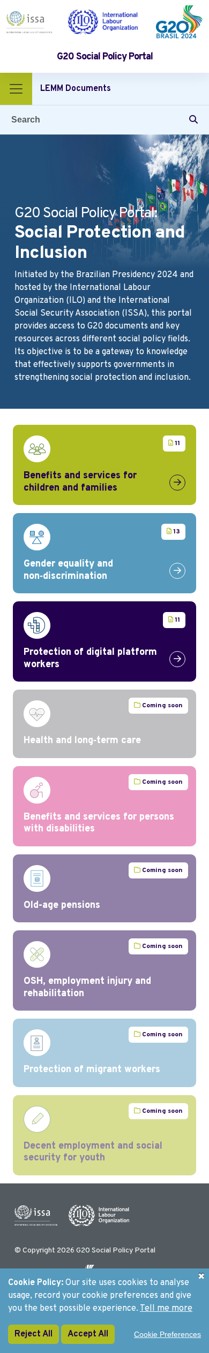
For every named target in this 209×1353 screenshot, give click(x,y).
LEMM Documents (75, 88)
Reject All (33, 1334)
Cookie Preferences (167, 1335)
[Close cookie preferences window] (201, 1276)
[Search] (193, 119)
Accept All (88, 1334)
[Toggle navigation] (16, 89)
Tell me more (166, 1308)
